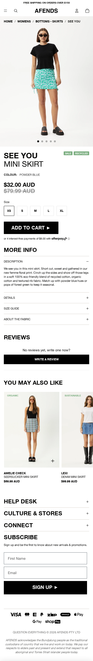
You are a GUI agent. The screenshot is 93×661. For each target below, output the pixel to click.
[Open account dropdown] (77, 10)
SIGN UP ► (45, 588)
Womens (24, 21)
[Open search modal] (15, 10)
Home (8, 21)
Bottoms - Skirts (49, 21)
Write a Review (46, 359)
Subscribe (21, 537)
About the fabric (17, 319)
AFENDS (62, 632)
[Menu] (5, 10)
